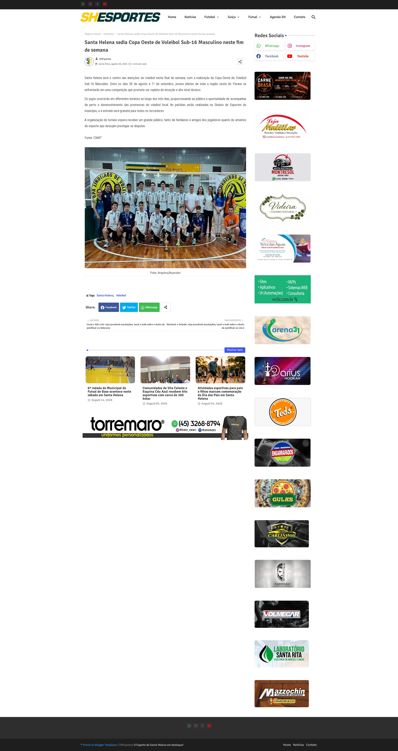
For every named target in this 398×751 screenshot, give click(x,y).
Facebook (111, 307)
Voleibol (109, 34)
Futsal (252, 17)
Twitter (131, 307)
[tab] (172, 17)
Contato (299, 17)
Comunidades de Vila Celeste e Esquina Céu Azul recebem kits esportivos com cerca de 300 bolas (165, 393)
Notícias (190, 17)
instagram (303, 46)
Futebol (209, 17)
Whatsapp (151, 307)
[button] (313, 17)
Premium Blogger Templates (100, 745)
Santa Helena (105, 295)
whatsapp (272, 46)
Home (172, 17)
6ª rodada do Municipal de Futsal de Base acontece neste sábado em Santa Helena (109, 391)
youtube (303, 56)
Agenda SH (278, 17)
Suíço (232, 17)
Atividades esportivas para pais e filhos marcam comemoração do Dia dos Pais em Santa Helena (220, 393)
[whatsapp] (83, 4)
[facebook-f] (97, 4)
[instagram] (90, 4)
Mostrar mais (235, 350)
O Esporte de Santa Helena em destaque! (158, 745)
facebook (271, 56)
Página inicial (93, 34)
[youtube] (104, 4)
